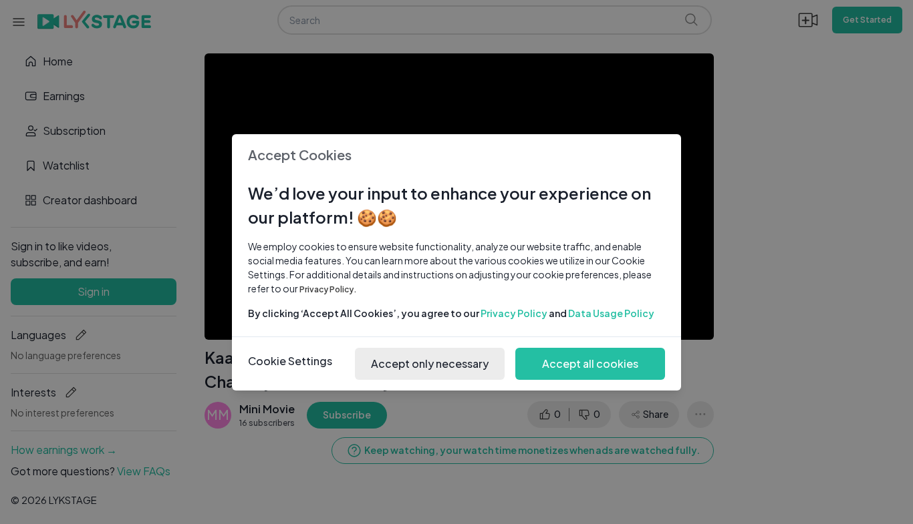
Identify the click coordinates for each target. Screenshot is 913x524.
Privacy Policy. (328, 289)
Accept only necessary (430, 363)
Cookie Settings (290, 361)
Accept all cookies (590, 363)
